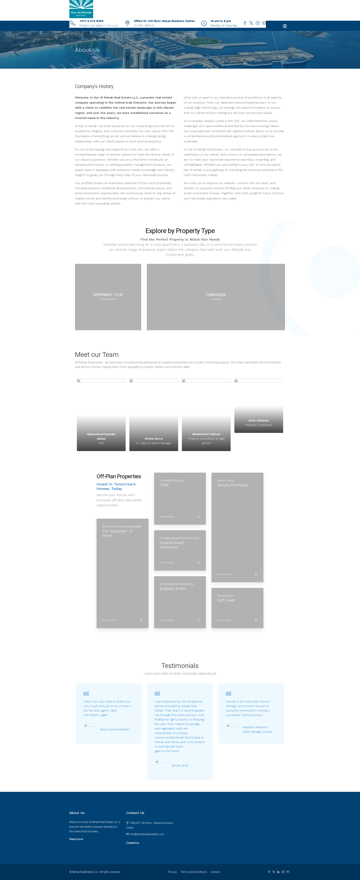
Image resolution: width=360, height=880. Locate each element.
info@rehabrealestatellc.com (147, 834)
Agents (153, 25)
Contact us (132, 842)
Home (75, 25)
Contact (215, 871)
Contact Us (171, 25)
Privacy (172, 871)
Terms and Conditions (194, 871)
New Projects (131, 25)
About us (90, 25)
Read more (76, 839)
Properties (109, 25)
